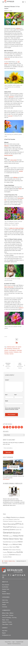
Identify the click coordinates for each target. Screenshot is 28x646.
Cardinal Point (16, 519)
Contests (4, 591)
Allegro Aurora (11, 517)
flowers (20, 188)
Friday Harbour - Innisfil (7, 624)
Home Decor (8, 539)
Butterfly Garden (11, 346)
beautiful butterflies (8, 155)
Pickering (18, 549)
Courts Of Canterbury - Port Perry (9, 617)
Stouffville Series (6, 554)
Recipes (10, 552)
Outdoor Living (12, 561)
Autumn (22, 517)
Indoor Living (5, 600)
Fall (10, 527)
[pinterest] (13, 427)
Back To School (6, 519)
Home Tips (18, 539)
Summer (11, 353)
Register (4, 632)
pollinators (18, 28)
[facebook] (4, 427)
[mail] (21, 427)
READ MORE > (6, 479)
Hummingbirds (12, 350)
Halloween (11, 536)
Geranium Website (6, 593)
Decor (5, 524)
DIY (16, 346)
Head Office (4, 630)
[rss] (19, 427)
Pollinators (16, 352)
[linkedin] (22, 575)
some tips (10, 115)
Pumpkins (5, 552)
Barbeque (11, 519)
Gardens (6, 350)
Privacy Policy (8, 641)
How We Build (14, 541)
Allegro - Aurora (5, 619)
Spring (14, 552)
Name (6, 394)
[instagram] (16, 427)
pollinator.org (7, 58)
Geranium (7, 532)
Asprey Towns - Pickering (7, 615)
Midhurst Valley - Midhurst (7, 613)
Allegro (4, 517)
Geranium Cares (5, 589)
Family (14, 527)
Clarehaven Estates (12, 521)
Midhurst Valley (17, 544)
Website (6, 400)
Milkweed (6, 145)
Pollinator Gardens (8, 352)
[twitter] (7, 427)
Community (19, 521)
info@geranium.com (6, 635)
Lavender (21, 171)
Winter (10, 557)
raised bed (11, 96)
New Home (13, 547)
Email (15, 394)
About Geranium (5, 584)
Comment (7, 379)
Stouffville (19, 552)
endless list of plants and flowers (16, 228)
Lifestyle (4, 604)
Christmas (5, 521)
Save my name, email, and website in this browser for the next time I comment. (12, 409)
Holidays (15, 536)
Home (21, 536)
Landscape (19, 350)
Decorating (11, 524)
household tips (7, 542)
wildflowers (15, 177)
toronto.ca (21, 307)
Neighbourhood (6, 547)
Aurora (18, 517)
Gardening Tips (16, 348)
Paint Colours (12, 549)
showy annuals (13, 160)
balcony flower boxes (8, 286)
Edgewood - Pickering (6, 622)
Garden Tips (18, 529)
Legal (13, 641)
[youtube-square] (10, 427)
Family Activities (20, 527)
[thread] (20, 575)
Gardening (9, 348)
